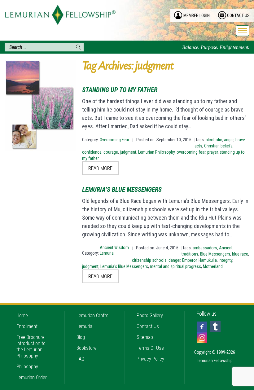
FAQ (80, 359)
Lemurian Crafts (92, 315)
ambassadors (205, 247)
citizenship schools (149, 260)
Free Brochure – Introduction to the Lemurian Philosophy (32, 346)
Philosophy (27, 367)
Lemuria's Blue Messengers (124, 266)
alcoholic (214, 139)
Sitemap (145, 337)
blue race (240, 254)
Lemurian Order (31, 377)
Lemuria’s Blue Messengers (122, 189)
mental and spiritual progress (175, 266)
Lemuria (107, 253)
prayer (212, 152)
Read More (100, 168)
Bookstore (87, 348)
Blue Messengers (215, 254)
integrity (225, 260)
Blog (81, 337)
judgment (128, 152)
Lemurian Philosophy (156, 152)
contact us (238, 15)
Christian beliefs (218, 145)
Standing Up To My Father (119, 90)
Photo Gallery (150, 315)
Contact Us (148, 326)
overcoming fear (191, 152)
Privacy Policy (150, 359)
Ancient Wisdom (114, 247)
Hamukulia (208, 260)
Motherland (213, 266)
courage (110, 152)
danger (174, 260)
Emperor (189, 260)
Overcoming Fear (114, 139)
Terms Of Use (150, 348)
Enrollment (26, 326)
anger (229, 139)
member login (196, 15)
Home (22, 315)
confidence (92, 152)
